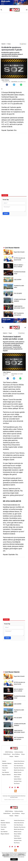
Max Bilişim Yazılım (20, 799)
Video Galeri (5, 767)
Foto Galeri (4, 765)
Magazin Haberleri (6, 774)
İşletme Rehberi (17, 779)
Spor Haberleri (5, 772)
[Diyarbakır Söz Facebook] (9, 787)
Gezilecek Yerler (18, 781)
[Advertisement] (14, 27)
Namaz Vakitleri (17, 774)
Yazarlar (4, 770)
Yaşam (10, 333)
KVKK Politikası (9, 752)
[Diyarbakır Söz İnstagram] (15, 787)
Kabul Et (14, 859)
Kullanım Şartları (19, 752)
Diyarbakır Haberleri (6, 763)
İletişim (11, 756)
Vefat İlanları (17, 776)
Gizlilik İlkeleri (7, 754)
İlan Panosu (17, 783)
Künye (23, 754)
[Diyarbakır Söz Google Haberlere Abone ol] (23, 44)
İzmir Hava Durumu (18, 765)
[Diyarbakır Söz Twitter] (12, 787)
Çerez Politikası (16, 754)
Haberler (3, 43)
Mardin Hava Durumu (19, 770)
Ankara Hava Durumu (19, 763)
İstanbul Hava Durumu (19, 761)
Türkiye (9, 43)
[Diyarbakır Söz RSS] (15, 791)
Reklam (16, 756)
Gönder (6, 213)
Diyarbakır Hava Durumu (19, 767)
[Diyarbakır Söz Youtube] (18, 787)
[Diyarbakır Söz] (15, 9)
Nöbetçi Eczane (17, 772)
